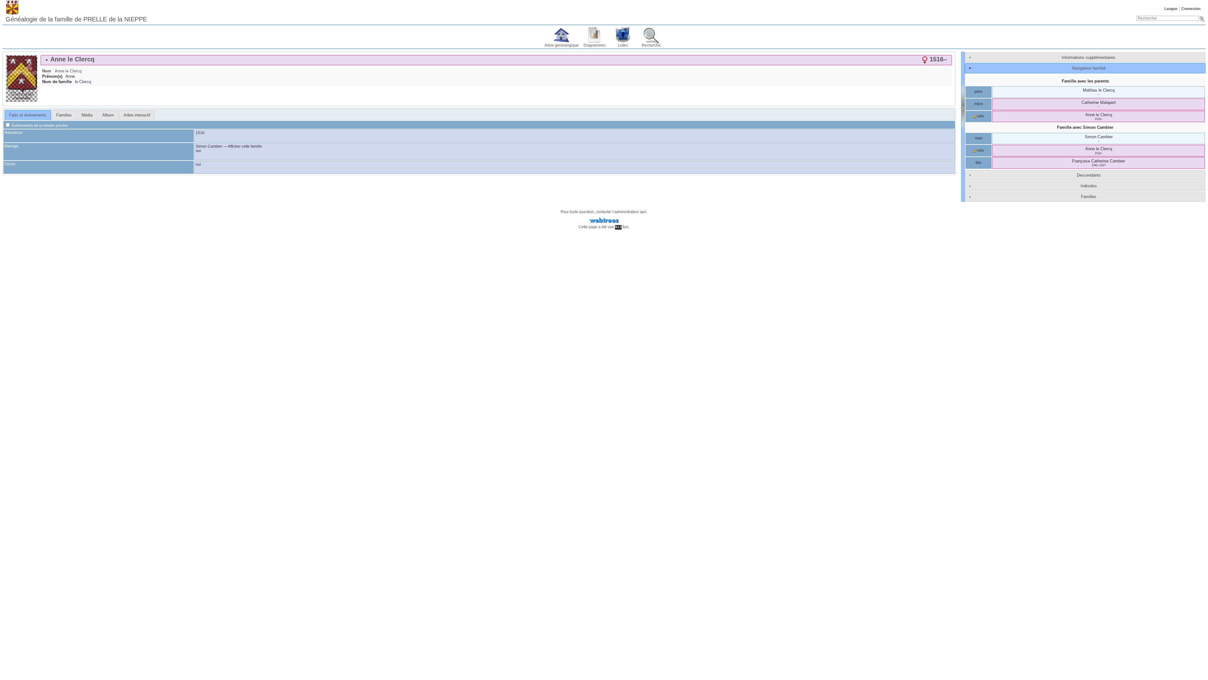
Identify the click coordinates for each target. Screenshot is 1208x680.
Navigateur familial (1088, 68)
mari (978, 138)
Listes (623, 45)
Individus (1089, 186)
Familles (1088, 196)
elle (980, 116)
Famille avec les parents (1085, 81)
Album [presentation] (108, 115)
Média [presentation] (86, 115)
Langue (1170, 9)
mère (978, 104)
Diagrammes (595, 45)
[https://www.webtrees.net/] (604, 220)
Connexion (1190, 9)
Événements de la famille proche (39, 125)
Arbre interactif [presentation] (137, 115)
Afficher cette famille (245, 146)
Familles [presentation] (64, 115)
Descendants (1089, 175)
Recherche (651, 45)
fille (979, 163)
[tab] (496, 60)
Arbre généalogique (562, 45)
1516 (200, 133)
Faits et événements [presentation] (28, 115)
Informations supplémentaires (1089, 57)
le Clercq (83, 81)
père (978, 91)
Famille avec (1085, 127)
